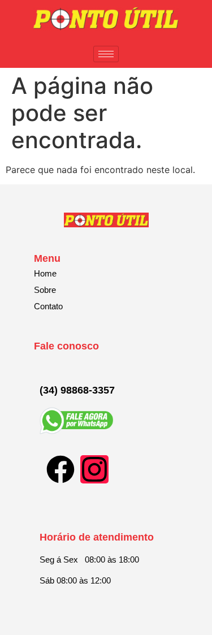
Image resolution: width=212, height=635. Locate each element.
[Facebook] (60, 469)
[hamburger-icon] (106, 54)
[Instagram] (94, 469)
